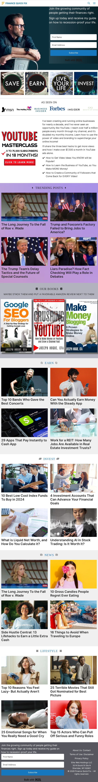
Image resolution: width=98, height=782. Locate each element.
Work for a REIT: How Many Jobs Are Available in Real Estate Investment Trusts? (70, 444)
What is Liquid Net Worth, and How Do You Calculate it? (24, 542)
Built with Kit (73, 60)
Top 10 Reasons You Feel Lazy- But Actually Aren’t (20, 689)
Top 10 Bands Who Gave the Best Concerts (22, 401)
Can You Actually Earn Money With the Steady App (72, 401)
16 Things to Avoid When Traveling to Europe (69, 634)
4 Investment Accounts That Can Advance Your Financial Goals (72, 499)
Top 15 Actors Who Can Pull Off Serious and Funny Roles (71, 734)
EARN (49, 363)
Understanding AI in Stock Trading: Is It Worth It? (70, 542)
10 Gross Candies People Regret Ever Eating (69, 593)
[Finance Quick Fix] (14, 3)
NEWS (49, 555)
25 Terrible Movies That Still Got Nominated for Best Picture (72, 691)
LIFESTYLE (49, 651)
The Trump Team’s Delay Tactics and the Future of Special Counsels (20, 272)
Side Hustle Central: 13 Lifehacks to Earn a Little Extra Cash (24, 636)
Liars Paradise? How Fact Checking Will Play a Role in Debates (71, 272)
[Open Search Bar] (89, 3)
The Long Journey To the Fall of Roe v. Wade (23, 226)
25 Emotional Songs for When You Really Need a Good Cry (24, 734)
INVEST (49, 459)
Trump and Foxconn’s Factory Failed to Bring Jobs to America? (72, 228)
